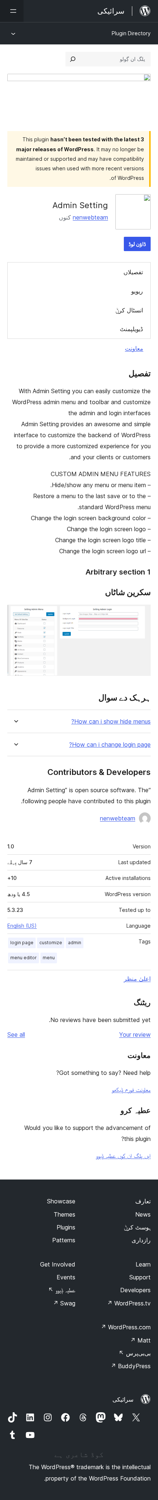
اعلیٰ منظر (137, 978)
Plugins (66, 1227)
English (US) (22, 926)
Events (66, 1277)
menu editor (23, 957)
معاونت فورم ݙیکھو (131, 1089)
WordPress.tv (129, 1303)
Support (140, 1277)
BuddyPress (131, 1366)
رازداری (141, 1240)
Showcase (61, 1201)
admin (74, 942)
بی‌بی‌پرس (135, 1353)
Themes (64, 1214)
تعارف (143, 1201)
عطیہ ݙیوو (61, 1290)
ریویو (137, 291)
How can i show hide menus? (111, 721)
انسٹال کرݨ (129, 310)
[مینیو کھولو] (12, 11)
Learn (143, 1264)
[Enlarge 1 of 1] (140, 614)
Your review (135, 1034)
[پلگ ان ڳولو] (72, 59)
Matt (140, 1340)
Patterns (63, 1240)
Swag (64, 1303)
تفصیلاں (133, 272)
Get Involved (57, 1264)
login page (21, 942)
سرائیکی (122, 1399)
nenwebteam (90, 217)
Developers (135, 1290)
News (143, 1214)
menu (49, 957)
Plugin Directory (131, 33)
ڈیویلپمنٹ (131, 329)
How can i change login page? (110, 744)
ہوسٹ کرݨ (137, 1227)
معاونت (134, 348)
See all (16, 1034)
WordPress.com (126, 1327)
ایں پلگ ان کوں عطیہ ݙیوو (123, 1155)
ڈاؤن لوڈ (137, 244)
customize (50, 942)
